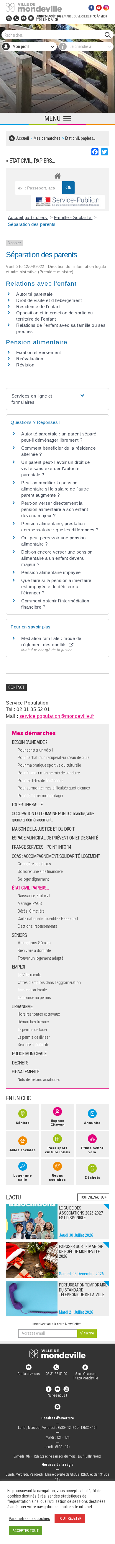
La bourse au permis (34, 997)
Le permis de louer (32, 1029)
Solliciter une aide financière (40, 871)
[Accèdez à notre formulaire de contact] (24, 18)
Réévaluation (29, 358)
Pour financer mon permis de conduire (49, 773)
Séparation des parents (32, 224)
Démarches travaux (33, 1021)
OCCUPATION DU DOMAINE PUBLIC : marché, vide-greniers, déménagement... (53, 817)
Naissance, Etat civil (34, 895)
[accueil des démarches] (57, 175)
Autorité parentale (34, 294)
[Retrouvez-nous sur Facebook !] (49, 1389)
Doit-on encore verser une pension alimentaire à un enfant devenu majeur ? (57, 558)
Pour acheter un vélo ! (35, 750)
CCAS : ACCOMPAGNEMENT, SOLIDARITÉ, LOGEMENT (56, 856)
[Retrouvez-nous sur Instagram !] (66, 1389)
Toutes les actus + (93, 1197)
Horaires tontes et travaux (39, 1014)
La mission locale (32, 989)
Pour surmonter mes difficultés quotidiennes (54, 788)
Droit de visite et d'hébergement (49, 300)
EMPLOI (18, 967)
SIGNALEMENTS (25, 1072)
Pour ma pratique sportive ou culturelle (49, 765)
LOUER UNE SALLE (27, 805)
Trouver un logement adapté (40, 958)
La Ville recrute (29, 974)
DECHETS (20, 1063)
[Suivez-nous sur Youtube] (99, 7)
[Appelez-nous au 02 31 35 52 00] (16, 18)
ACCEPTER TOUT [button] (25, 1530)
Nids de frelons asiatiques (39, 1079)
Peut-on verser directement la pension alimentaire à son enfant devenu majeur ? (54, 509)
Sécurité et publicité (33, 1044)
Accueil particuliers (28, 217)
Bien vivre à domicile (34, 950)
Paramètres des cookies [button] (29, 1518)
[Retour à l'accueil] (57, 1354)
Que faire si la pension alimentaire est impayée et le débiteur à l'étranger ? (56, 586)
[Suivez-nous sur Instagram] (106, 7)
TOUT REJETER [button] (69, 1518)
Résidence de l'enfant (38, 306)
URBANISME (22, 1006)
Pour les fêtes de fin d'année (40, 780)
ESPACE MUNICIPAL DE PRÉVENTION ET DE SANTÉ (55, 838)
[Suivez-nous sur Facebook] (91, 7)
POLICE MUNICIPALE (29, 1053)
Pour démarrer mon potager (40, 795)
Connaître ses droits (34, 863)
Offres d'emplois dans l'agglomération (49, 982)
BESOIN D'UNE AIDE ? (29, 742)
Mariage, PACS (30, 903)
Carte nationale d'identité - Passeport (48, 918)
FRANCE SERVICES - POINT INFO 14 (41, 847)
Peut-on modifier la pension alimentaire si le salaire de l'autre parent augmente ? (55, 489)
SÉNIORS (19, 935)
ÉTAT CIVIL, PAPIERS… (30, 888)
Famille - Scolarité (73, 217)
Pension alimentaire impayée (51, 572)
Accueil (22, 138)
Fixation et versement (38, 352)
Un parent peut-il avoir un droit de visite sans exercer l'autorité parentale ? (55, 468)
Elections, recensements (37, 926)
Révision (25, 364)
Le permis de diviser (34, 1037)
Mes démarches (47, 138)
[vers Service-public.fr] (68, 202)
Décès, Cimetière (31, 911)
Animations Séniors (34, 942)
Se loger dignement (33, 879)
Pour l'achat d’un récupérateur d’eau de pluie (53, 757)
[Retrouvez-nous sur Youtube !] (57, 1389)
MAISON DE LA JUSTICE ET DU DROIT (43, 829)
